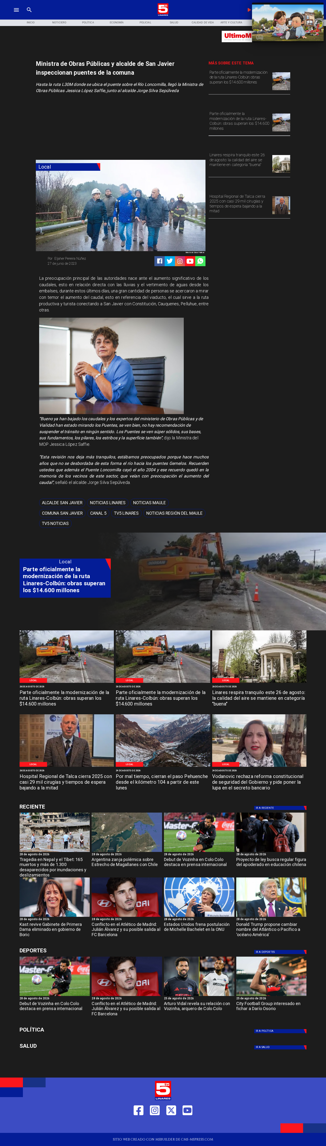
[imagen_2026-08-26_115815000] (281, 172)
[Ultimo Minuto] (249, 44)
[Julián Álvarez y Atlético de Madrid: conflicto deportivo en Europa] (127, 916)
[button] (62, 502)
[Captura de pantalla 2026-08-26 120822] (281, 89)
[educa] (271, 851)
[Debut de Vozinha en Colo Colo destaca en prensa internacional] (199, 851)
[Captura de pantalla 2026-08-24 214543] (259, 766)
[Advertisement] (71, 128)
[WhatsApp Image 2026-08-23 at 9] (163, 766)
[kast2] (55, 916)
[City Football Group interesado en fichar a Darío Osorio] (271, 995)
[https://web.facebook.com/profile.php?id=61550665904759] (138, 1125)
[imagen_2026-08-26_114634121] (281, 213)
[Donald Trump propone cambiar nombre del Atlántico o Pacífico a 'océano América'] (271, 916)
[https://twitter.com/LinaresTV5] (171, 1125)
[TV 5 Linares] (29, 15)
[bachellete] (199, 916)
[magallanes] (127, 851)
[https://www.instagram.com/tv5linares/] (180, 261)
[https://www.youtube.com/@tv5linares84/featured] (190, 261)
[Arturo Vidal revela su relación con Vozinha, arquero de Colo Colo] (199, 995)
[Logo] (162, 15)
